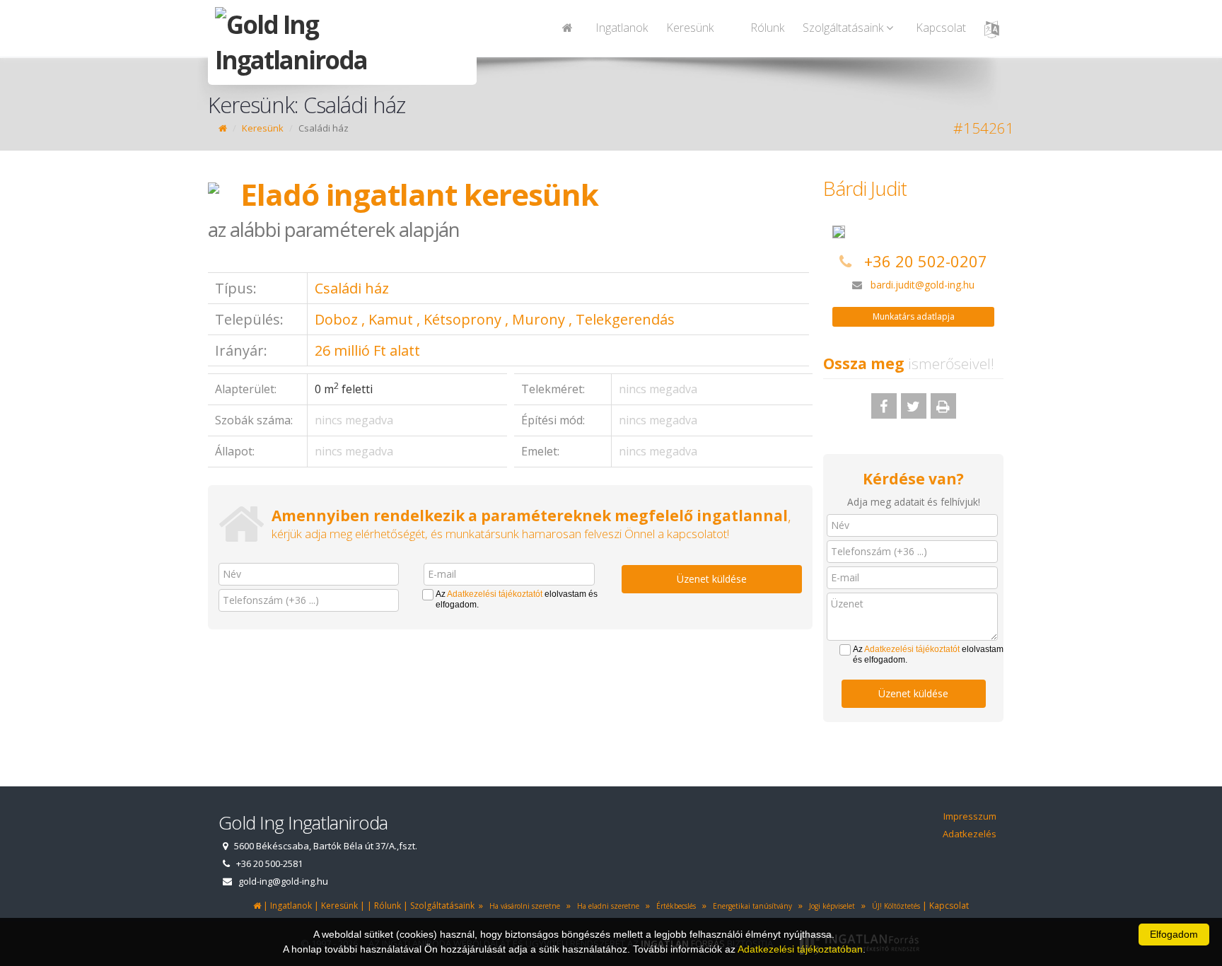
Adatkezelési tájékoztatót (494, 594)
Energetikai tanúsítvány (750, 906)
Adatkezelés (969, 833)
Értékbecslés (674, 906)
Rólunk (767, 27)
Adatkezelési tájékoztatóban (800, 949)
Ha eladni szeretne (606, 906)
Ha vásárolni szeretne (522, 906)
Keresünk (690, 27)
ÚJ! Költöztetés (894, 906)
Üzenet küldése (712, 579)
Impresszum (969, 816)
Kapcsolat (941, 27)
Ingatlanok (621, 27)
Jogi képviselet (830, 906)
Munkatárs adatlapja (914, 316)
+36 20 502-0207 (925, 261)
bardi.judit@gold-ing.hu (922, 284)
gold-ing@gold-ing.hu (283, 881)
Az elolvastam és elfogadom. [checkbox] (517, 599)
